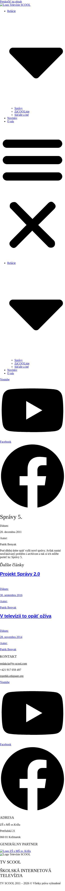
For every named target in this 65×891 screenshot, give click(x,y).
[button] (32, 192)
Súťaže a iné (21, 114)
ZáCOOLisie (21, 111)
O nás (10, 121)
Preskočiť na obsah (11, 1)
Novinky (12, 118)
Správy (18, 108)
